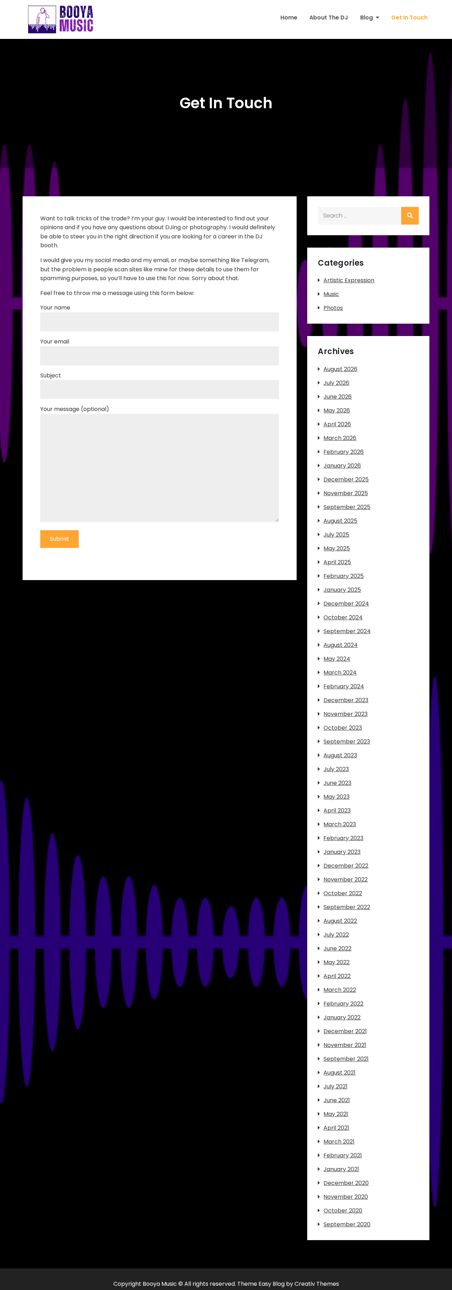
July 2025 (336, 535)
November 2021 (344, 1045)
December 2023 (345, 700)
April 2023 (337, 810)
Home (288, 17)
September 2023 (346, 741)
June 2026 (337, 397)
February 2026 (343, 452)
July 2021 (335, 1086)
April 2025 (337, 562)
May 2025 (336, 548)
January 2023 (342, 852)
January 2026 (342, 466)
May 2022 (336, 962)
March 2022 (339, 990)
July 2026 (336, 383)
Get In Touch (409, 17)
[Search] (410, 216)
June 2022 (337, 948)
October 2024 (343, 617)
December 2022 (345, 866)
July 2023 (336, 769)
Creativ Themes (317, 1284)
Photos (333, 308)
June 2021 (336, 1100)
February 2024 (343, 686)
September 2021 (346, 1059)
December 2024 (346, 604)
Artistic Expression (348, 280)
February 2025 (343, 576)
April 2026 (337, 424)
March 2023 (339, 824)
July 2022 (336, 935)
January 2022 (342, 1017)
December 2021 (345, 1031)
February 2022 (343, 1004)
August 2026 (340, 369)
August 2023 (340, 755)
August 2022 (340, 921)
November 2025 (345, 493)
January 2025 (342, 590)
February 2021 (342, 1155)
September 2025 (346, 507)
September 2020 (346, 1224)
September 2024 (347, 631)
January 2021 (341, 1169)
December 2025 (346, 479)
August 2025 (340, 521)
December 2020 (346, 1183)
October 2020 (342, 1211)
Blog (366, 17)
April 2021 (336, 1128)
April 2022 (337, 976)
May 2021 (335, 1114)
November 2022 (345, 879)
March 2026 (339, 438)
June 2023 (337, 783)
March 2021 (339, 1142)
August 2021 (339, 1073)
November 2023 (345, 714)
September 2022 (346, 907)
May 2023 (336, 797)
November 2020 (345, 1197)
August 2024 (340, 645)
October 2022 (342, 893)
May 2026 (336, 410)
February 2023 (343, 838)
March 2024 (340, 673)
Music (331, 294)
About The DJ (328, 17)
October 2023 (342, 728)
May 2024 (336, 659)
